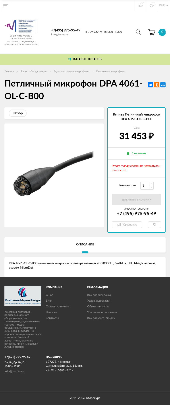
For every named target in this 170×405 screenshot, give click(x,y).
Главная (9, 71)
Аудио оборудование (33, 71)
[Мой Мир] (163, 84)
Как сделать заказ (99, 295)
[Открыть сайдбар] (5, 5)
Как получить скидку (101, 318)
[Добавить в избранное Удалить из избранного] (154, 224)
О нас (49, 295)
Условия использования (102, 312)
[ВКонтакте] (150, 84)
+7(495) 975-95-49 (65, 30)
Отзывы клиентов (57, 306)
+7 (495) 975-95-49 (136, 214)
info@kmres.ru (59, 34)
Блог (49, 300)
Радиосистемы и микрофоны (71, 71)
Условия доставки (98, 300)
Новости (51, 312)
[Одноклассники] (156, 84)
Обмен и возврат (98, 306)
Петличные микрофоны (110, 71)
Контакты (52, 318)
